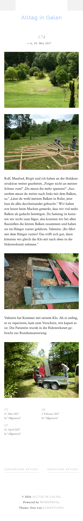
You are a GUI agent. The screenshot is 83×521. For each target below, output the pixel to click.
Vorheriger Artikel (21, 469)
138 (43, 410)
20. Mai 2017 (43, 43)
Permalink (54, 42)
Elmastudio (53, 508)
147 (6, 425)
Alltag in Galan (41, 17)
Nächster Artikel (63, 469)
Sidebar (75, 5)
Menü (8, 5)
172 (6, 410)
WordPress (49, 502)
